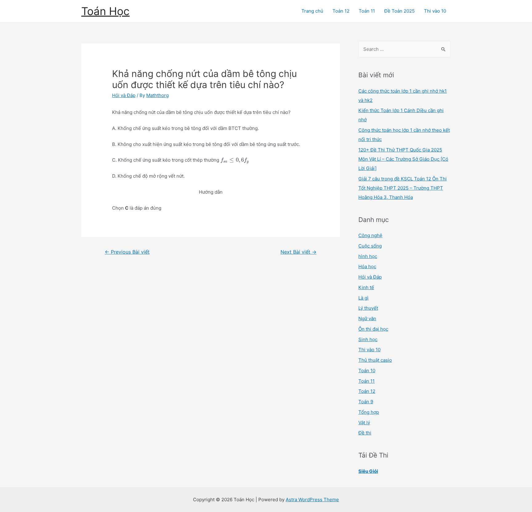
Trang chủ (312, 11)
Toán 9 (365, 402)
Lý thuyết (368, 308)
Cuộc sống (370, 246)
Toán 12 (340, 11)
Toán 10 (366, 370)
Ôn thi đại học (373, 329)
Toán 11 (367, 11)
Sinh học (367, 339)
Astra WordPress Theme (312, 499)
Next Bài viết (298, 252)
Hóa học (367, 266)
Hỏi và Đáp (123, 95)
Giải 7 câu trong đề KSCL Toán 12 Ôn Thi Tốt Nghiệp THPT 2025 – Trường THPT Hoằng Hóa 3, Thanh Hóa (402, 188)
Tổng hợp (368, 412)
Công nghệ (370, 235)
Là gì (363, 298)
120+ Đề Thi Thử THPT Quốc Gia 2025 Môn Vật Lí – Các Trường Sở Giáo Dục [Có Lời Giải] (403, 159)
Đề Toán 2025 (399, 11)
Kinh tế (366, 287)
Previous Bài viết (127, 252)
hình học (367, 256)
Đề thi (364, 433)
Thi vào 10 (435, 11)
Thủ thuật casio (375, 360)
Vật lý (364, 422)
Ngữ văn (367, 318)
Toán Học (105, 11)
